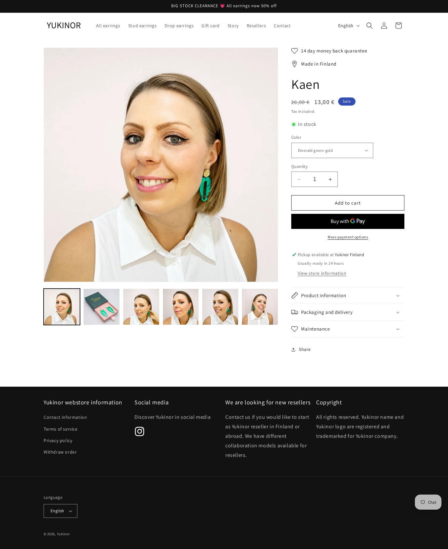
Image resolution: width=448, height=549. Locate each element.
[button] (369, 25)
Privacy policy (58, 440)
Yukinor (63, 534)
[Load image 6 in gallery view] (260, 307)
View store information (322, 273)
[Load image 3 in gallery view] (141, 307)
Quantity (299, 166)
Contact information (65, 417)
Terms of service (61, 429)
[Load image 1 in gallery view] (62, 307)
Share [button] (305, 349)
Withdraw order (60, 452)
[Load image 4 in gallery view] (181, 307)
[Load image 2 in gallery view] (101, 307)
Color (296, 137)
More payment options (348, 236)
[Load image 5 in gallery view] (220, 307)
